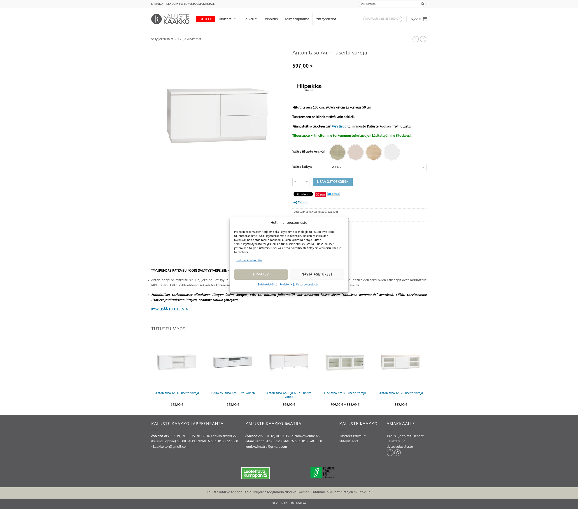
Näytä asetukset (317, 275)
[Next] (426, 375)
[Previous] (151, 375)
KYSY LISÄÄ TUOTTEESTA (169, 309)
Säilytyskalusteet (162, 39)
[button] (382, 19)
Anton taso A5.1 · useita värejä (177, 393)
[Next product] (416, 39)
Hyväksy (261, 275)
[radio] (337, 152)
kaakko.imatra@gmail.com (266, 447)
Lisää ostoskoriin (333, 182)
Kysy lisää (339, 126)
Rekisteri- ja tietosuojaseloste (299, 284)
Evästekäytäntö (267, 284)
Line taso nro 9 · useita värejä (345, 393)
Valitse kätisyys (302, 166)
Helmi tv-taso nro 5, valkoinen (233, 393)
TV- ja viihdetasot (189, 39)
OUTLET (206, 19)
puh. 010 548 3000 (308, 441)
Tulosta (303, 202)
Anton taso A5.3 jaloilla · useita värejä (289, 394)
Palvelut (250, 19)
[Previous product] (423, 39)
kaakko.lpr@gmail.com (171, 447)
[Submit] (423, 4)
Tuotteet (225, 19)
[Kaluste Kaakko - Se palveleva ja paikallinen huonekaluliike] (170, 19)
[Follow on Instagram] (397, 452)
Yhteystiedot (326, 19)
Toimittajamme (297, 19)
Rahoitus (271, 19)
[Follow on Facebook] (390, 452)
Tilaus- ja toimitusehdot (405, 436)
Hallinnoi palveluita (249, 260)
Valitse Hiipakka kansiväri (308, 151)
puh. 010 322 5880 (224, 441)
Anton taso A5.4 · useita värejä (401, 393)
